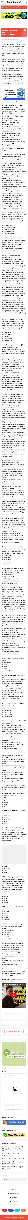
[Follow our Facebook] (11, 1210)
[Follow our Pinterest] (4, 1210)
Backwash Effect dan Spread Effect (13, 1159)
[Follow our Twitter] (17, 1210)
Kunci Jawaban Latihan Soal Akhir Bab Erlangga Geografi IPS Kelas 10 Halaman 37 (14, 1149)
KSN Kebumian (14, 39)
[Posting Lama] (22, 1024)
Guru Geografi (19, 1217)
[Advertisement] (14, 854)
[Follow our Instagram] (23, 1210)
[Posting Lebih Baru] (5, 1024)
